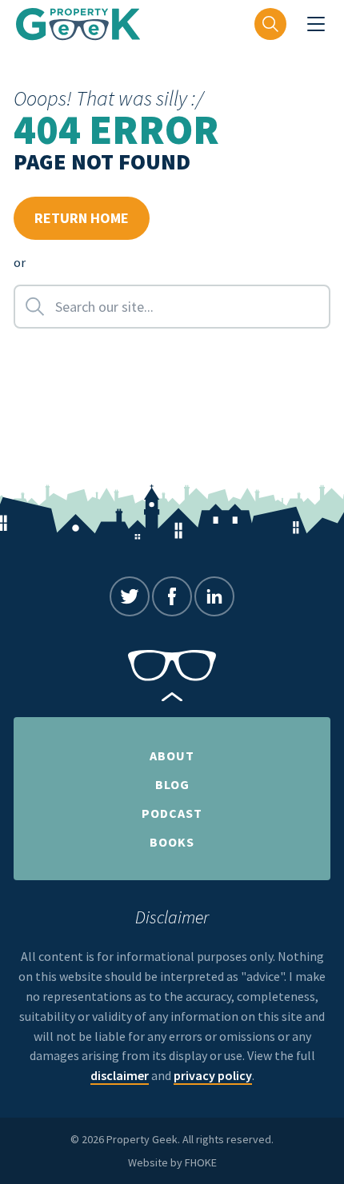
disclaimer (119, 1075)
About (172, 755)
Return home (81, 218)
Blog (172, 784)
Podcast (172, 813)
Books (172, 842)
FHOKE (201, 1162)
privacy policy (213, 1075)
